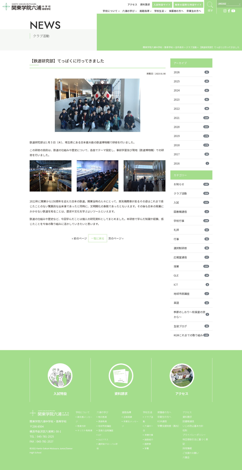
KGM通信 (162, 421)
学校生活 (147, 412)
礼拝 (191, 230)
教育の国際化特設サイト (188, 4)
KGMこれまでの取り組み (191, 335)
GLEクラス (103, 439)
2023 (191, 99)
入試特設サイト (162, 4)
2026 (191, 72)
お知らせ (191, 184)
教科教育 (102, 416)
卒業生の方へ (164, 416)
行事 (191, 239)
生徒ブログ (191, 326)
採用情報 (187, 448)
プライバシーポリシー (194, 434)
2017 (191, 154)
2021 (191, 118)
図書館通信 (191, 212)
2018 (191, 145)
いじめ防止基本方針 (193, 426)
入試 (191, 202)
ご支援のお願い (191, 453)
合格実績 (127, 416)
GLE (191, 275)
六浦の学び (102, 412)
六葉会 (186, 457)
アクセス (132, 4)
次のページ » (115, 238)
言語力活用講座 (105, 430)
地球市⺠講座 (104, 426)
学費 (147, 448)
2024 (191, 90)
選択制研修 (191, 248)
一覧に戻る (97, 238)
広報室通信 (191, 257)
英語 (191, 303)
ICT (191, 285)
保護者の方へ (164, 412)
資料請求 (145, 4)
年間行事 (149, 434)
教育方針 (81, 426)
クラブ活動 (191, 193)
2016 (191, 163)
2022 (191, 109)
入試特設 (60, 393)
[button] (111, 11)
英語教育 (102, 421)
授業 (191, 266)
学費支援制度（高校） (168, 426)
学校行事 (191, 221)
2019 (191, 136)
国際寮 (148, 443)
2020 (191, 127)
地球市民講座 (191, 294)
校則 (185, 430)
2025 (191, 81)
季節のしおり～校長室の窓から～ (191, 314)
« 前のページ (79, 238)
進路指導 (126, 412)
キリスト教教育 (84, 430)
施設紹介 (149, 439)
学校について (83, 412)
